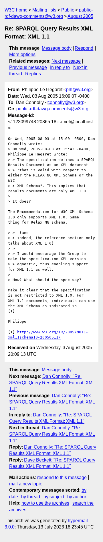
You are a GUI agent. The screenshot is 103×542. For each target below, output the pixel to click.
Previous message (28, 67)
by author (76, 496)
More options (22, 54)
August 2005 (80, 16)
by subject (53, 496)
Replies (33, 73)
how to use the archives (45, 503)
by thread (30, 496)
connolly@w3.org (65, 102)
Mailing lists (44, 9)
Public (67, 9)
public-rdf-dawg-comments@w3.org (52, 108)
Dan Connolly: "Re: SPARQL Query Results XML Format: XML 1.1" (52, 383)
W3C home (16, 9)
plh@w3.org (78, 89)
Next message (66, 61)
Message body (57, 48)
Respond (84, 48)
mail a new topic (25, 483)
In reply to (60, 67)
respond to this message (62, 477)
